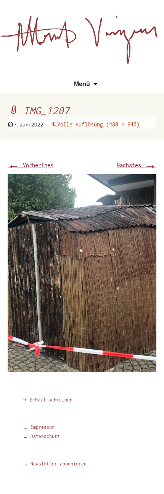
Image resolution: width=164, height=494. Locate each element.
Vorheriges (30, 165)
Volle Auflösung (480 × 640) (98, 124)
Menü (82, 84)
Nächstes (136, 165)
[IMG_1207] (82, 272)
